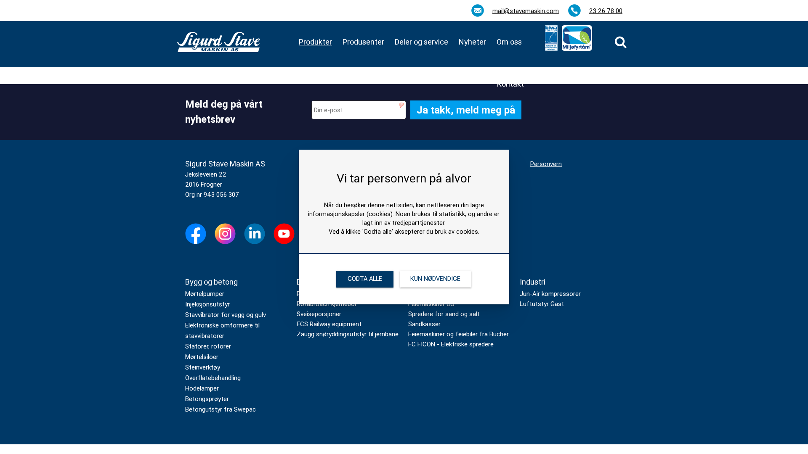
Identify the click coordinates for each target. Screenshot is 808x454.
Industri (532, 281)
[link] (620, 42)
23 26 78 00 (605, 11)
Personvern (546, 164)
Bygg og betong (211, 281)
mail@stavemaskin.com (525, 11)
